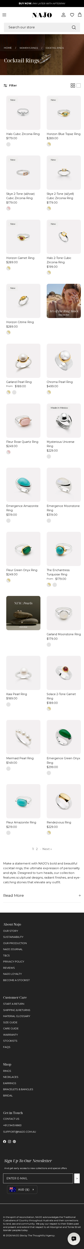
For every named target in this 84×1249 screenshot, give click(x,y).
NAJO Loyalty (12, 973)
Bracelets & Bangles (18, 1089)
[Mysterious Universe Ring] (64, 420)
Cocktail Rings (55, 48)
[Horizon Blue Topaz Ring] (64, 113)
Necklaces (10, 1077)
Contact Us (11, 1118)
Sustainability (13, 936)
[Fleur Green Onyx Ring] (23, 549)
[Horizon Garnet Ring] (23, 237)
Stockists (10, 1040)
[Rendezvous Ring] (64, 801)
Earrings (9, 1083)
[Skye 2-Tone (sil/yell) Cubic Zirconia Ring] (64, 172)
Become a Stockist (16, 980)
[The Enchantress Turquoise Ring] (64, 549)
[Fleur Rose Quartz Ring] (23, 420)
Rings (7, 1070)
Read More (13, 895)
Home (8, 47)
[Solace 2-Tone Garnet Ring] (64, 673)
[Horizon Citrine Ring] (23, 301)
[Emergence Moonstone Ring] (64, 485)
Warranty (10, 1034)
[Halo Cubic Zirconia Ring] (23, 113)
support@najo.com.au (19, 1131)
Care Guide (11, 1028)
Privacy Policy (13, 961)
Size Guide (10, 1022)
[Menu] (4, 15)
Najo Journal (13, 949)
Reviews (9, 967)
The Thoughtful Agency (41, 1235)
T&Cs (6, 955)
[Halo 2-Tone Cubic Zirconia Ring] (64, 237)
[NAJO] (42, 14)
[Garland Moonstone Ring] (64, 613)
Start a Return (13, 1003)
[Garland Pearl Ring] (23, 361)
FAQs (6, 1047)
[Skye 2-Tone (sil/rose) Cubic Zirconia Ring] (23, 172)
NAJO (15, 1235)
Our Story (10, 930)
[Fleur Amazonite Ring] (23, 801)
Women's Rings (29, 48)
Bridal (8, 1095)
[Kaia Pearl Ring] (23, 673)
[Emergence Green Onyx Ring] (64, 737)
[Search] (73, 27)
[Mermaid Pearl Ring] (23, 737)
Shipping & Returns (16, 1010)
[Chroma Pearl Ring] (64, 361)
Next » (47, 849)
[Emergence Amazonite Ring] (23, 485)
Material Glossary (16, 1016)
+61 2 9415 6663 (12, 1125)
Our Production (15, 943)
